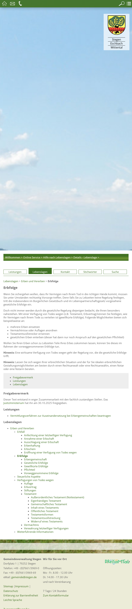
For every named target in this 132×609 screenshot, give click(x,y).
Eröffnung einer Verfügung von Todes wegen (50, 452)
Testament (30, 494)
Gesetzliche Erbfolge (36, 462)
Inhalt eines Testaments (45, 507)
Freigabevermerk (23, 377)
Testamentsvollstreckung (45, 518)
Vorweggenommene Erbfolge (41, 473)
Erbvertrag (30, 487)
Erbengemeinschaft (35, 459)
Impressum (22, 586)
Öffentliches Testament (44, 511)
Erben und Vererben (33, 281)
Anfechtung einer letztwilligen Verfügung (48, 435)
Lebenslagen (40, 272)
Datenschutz (10, 591)
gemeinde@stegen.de (24, 577)
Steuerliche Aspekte (28, 476)
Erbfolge (22, 456)
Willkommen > (14, 257)
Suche (115, 272)
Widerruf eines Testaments (47, 521)
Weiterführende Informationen (35, 531)
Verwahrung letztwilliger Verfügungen (46, 528)
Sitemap (8, 586)
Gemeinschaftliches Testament (49, 504)
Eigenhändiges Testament (46, 500)
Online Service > (32, 257)
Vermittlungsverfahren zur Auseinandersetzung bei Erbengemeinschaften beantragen (60, 415)
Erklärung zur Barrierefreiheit (20, 595)
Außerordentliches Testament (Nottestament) (57, 497)
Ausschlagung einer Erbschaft (41, 442)
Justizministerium (13, 403)
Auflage (28, 483)
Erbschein (30, 449)
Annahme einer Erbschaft (39, 438)
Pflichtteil (29, 469)
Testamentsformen (42, 514)
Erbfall (21, 431)
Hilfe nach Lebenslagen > (58, 257)
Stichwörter (90, 272)
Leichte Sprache (12, 600)
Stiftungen (30, 490)
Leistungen (15, 272)
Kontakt (65, 272)
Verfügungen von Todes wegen (35, 480)
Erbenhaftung (32, 445)
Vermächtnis (31, 525)
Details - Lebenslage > (86, 257)
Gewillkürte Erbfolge (36, 466)
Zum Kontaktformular (56, 595)
